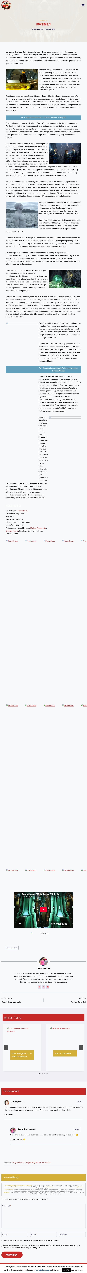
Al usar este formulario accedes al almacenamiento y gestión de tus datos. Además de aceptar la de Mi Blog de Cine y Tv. (41, 1246)
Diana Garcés (38, 29)
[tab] (39, 1073)
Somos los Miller (63, 1053)
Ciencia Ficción (12, 948)
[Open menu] (83, 5)
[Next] (81, 1047)
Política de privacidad (11, 1248)
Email (34, 1234)
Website (63, 1234)
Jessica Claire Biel (78, 1000)
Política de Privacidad (40, 1194)
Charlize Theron (12, 531)
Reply (79, 1102)
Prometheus (22, 511)
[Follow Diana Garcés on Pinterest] (47, 987)
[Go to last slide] (6, 1047)
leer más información (43, 1270)
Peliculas (43, 21)
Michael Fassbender (38, 528)
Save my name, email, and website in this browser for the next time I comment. (31, 1240)
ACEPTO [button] (66, 1270)
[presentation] (22, 1037)
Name (5, 1234)
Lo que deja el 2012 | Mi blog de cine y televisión (31, 1163)
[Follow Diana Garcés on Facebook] (39, 987)
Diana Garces (24, 1129)
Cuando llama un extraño (11, 1000)
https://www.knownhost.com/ (64, 1191)
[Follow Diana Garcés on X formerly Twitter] (43, 987)
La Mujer (15, 1101)
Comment (6, 1206)
